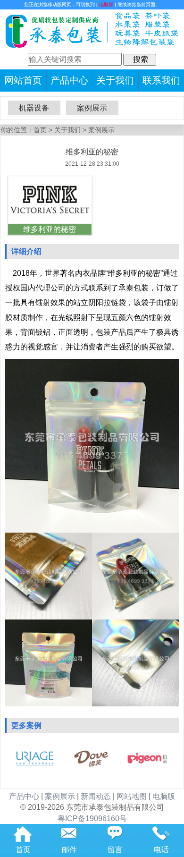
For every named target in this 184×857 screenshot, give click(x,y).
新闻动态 (96, 796)
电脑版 (106, 4)
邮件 (69, 850)
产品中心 (69, 80)
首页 (40, 130)
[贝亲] (147, 767)
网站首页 (23, 80)
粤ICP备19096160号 (92, 819)
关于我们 (115, 80)
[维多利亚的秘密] (50, 221)
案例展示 (92, 108)
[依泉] (35, 767)
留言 (115, 850)
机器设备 (34, 108)
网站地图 (132, 796)
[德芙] (91, 767)
